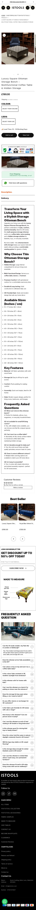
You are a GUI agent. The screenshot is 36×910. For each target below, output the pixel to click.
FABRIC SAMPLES (7, 817)
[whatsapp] (4, 901)
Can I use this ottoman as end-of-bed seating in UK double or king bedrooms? (16, 722)
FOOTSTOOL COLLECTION (10, 809)
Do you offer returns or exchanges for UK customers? (16, 702)
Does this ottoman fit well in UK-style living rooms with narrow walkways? (15, 765)
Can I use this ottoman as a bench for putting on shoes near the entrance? (15, 688)
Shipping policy (6, 860)
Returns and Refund (7, 855)
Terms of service (7, 864)
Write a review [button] (18, 487)
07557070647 (11, 890)
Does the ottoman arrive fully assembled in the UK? (16, 661)
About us (4, 868)
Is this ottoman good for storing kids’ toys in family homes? (15, 729)
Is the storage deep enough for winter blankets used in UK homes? (16, 750)
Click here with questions (18, 183)
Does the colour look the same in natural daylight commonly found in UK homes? (16, 736)
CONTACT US (6, 829)
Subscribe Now (17, 568)
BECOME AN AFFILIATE (9, 833)
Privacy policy (5, 851)
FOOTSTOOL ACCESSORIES (10, 813)
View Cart (26, 135)
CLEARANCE (5, 838)
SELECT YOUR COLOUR (9, 109)
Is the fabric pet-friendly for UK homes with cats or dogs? (16, 709)
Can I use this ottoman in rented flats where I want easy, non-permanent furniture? (15, 757)
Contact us (4, 872)
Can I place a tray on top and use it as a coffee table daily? (16, 667)
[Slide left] (14, 74)
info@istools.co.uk (11, 886)
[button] (22, 538)
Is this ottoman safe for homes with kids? (15, 681)
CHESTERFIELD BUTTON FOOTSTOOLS (17, 15)
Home (3, 15)
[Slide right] (22, 74)
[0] (27, 9)
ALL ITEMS (5, 804)
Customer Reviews (7, 842)
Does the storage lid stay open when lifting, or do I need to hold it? (15, 695)
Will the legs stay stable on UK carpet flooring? (15, 743)
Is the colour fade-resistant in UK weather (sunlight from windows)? (14, 674)
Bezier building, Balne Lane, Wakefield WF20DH (21, 881)
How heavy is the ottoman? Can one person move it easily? (15, 715)
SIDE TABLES (5, 825)
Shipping (4, 99)
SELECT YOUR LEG (8, 121)
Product (4, 17)
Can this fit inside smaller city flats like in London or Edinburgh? (16, 646)
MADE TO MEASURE (8, 821)
